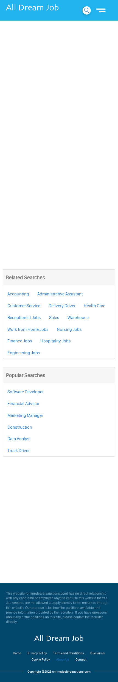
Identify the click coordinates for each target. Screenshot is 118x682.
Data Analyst (19, 438)
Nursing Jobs (69, 329)
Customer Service (23, 305)
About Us (62, 659)
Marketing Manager (25, 415)
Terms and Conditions (68, 653)
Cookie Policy (41, 659)
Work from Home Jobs (28, 329)
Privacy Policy (37, 653)
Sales (54, 317)
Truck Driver (18, 450)
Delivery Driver (62, 305)
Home (17, 653)
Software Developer (25, 391)
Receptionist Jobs (24, 317)
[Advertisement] (59, 84)
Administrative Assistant (60, 293)
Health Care (94, 305)
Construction (19, 427)
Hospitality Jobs (55, 340)
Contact (80, 659)
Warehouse (78, 317)
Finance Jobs (19, 340)
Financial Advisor (23, 403)
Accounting (18, 293)
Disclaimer (97, 653)
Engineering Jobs (23, 352)
